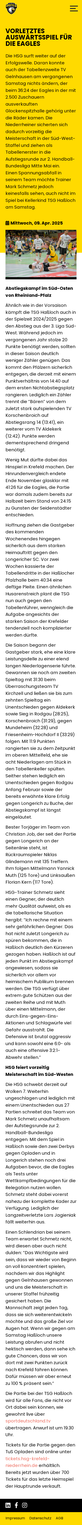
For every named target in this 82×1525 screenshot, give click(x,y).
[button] (74, 8)
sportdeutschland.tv (28, 1421)
